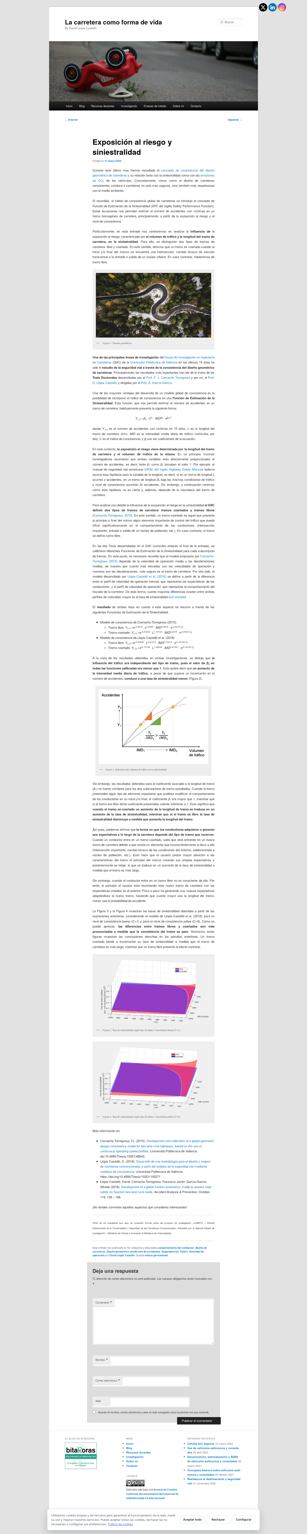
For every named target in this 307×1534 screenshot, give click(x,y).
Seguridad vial (169, 1251)
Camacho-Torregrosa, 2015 (112, 515)
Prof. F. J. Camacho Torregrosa (168, 377)
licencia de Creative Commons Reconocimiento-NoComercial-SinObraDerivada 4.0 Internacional (152, 1494)
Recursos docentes (102, 106)
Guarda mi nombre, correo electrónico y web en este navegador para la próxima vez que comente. (153, 1412)
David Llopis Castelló (121, 1255)
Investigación (129, 106)
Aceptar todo (192, 1519)
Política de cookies (120, 1524)
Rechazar (218, 1519)
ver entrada (177, 597)
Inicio (69, 106)
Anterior (71, 120)
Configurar (244, 1519)
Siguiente (235, 120)
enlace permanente (156, 1255)
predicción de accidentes (145, 1251)
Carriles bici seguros (200, 1444)
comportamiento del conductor (175, 1248)
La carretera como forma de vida (113, 21)
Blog (82, 106)
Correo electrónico (107, 1380)
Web (98, 1401)
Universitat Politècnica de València (154, 362)
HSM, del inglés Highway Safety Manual (174, 469)
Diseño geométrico (118, 1251)
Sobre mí (178, 106)
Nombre (101, 1359)
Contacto (195, 106)
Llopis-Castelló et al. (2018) (147, 576)
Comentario (103, 1302)
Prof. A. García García (156, 382)
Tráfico (184, 1251)
